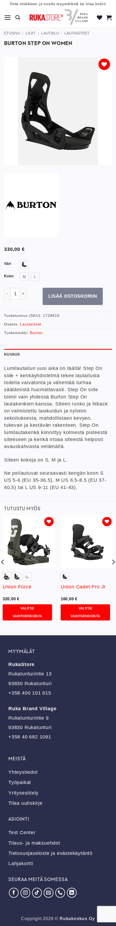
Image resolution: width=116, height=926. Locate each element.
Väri (7, 264)
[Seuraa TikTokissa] (37, 892)
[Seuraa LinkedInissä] (72, 892)
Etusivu (12, 33)
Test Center (22, 832)
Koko (9, 276)
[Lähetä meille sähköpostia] (48, 892)
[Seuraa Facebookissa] (14, 892)
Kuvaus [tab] (12, 354)
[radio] (24, 264)
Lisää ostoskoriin (72, 296)
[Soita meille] (60, 892)
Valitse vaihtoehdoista (27, 612)
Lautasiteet (77, 33)
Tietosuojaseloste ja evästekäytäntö (50, 853)
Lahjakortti (20, 863)
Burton (36, 333)
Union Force (17, 586)
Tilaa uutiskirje (25, 803)
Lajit (31, 33)
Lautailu (50, 33)
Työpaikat (19, 782)
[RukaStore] (58, 17)
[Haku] (17, 17)
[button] (8, 18)
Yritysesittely (23, 793)
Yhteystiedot (23, 772)
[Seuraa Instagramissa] (25, 892)
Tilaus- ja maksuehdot (34, 843)
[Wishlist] (100, 17)
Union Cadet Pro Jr (83, 586)
